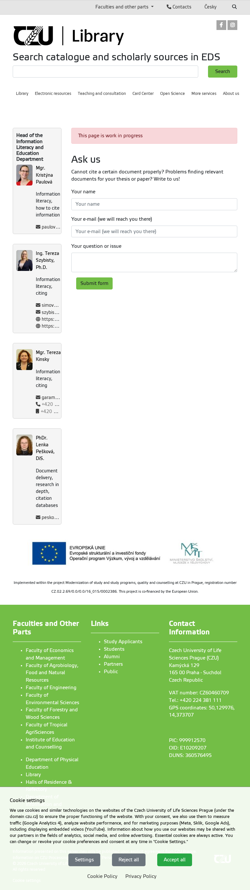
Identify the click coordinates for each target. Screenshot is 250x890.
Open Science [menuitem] (172, 93)
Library (33, 774)
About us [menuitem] (231, 93)
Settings (84, 859)
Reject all (128, 859)
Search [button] (222, 71)
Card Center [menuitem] (143, 93)
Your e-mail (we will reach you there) (111, 219)
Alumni (112, 656)
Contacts (181, 6)
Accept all (175, 859)
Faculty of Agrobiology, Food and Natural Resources (52, 673)
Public (111, 671)
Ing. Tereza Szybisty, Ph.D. (47, 260)
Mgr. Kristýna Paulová (44, 175)
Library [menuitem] (22, 93)
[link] (221, 26)
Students (114, 649)
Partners (113, 664)
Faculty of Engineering (51, 687)
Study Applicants (123, 641)
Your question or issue (96, 246)
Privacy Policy (141, 876)
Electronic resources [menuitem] (53, 93)
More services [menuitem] (203, 93)
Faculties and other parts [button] (122, 6)
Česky (210, 6)
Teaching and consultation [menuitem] (102, 93)
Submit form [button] (94, 283)
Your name (83, 191)
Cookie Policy (102, 876)
